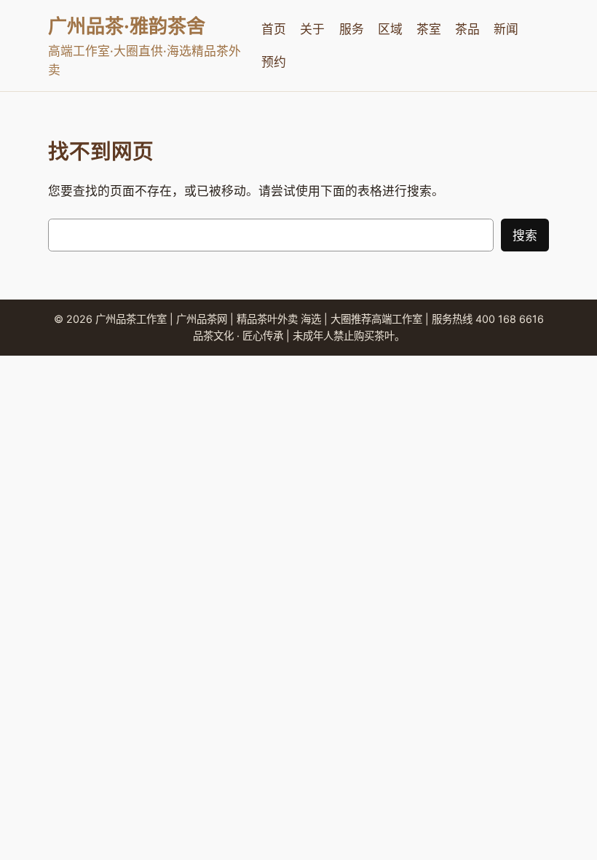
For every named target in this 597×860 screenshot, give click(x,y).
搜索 (525, 235)
